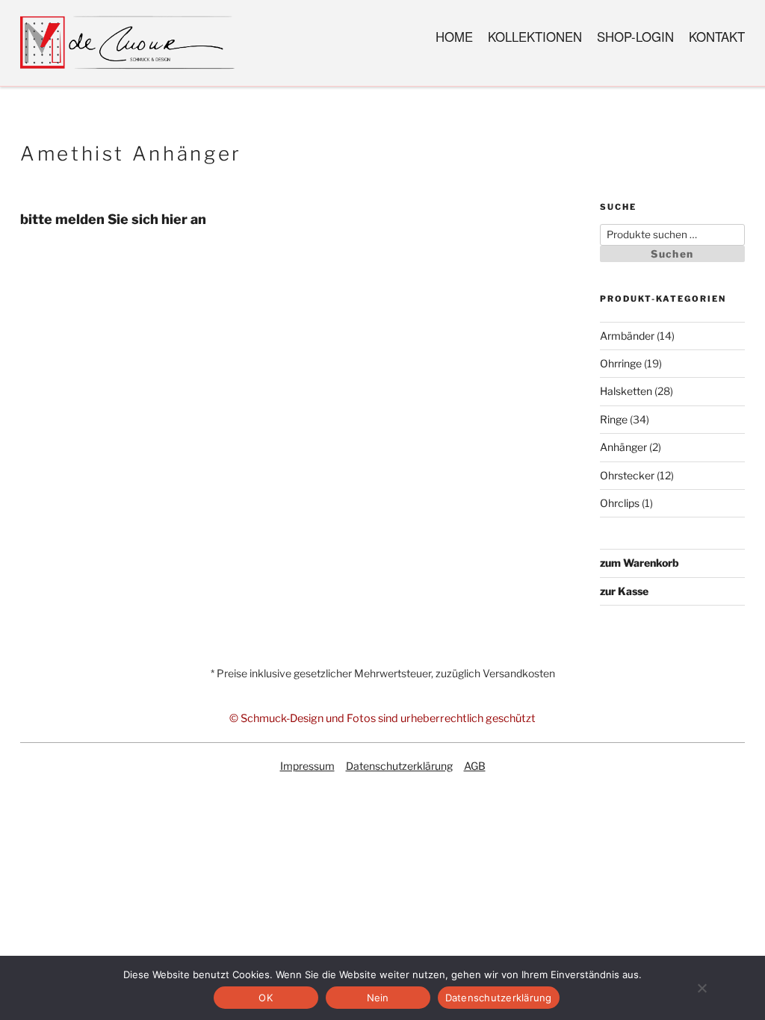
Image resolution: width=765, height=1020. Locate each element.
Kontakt (717, 37)
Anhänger (623, 447)
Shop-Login (635, 37)
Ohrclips (619, 503)
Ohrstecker (627, 475)
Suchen (672, 254)
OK (265, 998)
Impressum (307, 765)
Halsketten (626, 391)
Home (454, 37)
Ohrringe (621, 363)
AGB (475, 765)
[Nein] (701, 987)
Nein (378, 998)
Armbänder (627, 335)
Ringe (614, 419)
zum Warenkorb (639, 562)
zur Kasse (624, 591)
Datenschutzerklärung (399, 765)
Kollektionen (535, 37)
